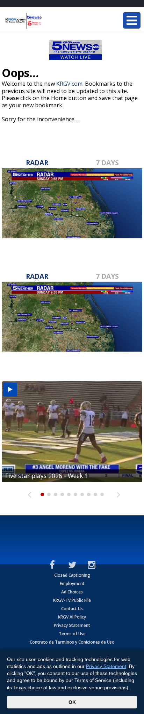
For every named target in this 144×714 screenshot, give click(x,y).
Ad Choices (72, 592)
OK (72, 702)
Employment (72, 583)
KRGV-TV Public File (72, 600)
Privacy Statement (72, 625)
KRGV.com (69, 83)
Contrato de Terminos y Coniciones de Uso (72, 642)
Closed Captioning (72, 575)
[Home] (47, 21)
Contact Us (72, 609)
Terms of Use (72, 634)
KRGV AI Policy (72, 617)
